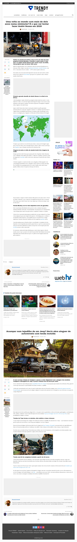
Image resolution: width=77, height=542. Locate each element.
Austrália (22, 157)
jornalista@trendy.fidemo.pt (16, 3)
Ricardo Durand (24, 29)
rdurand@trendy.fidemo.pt (17, 274)
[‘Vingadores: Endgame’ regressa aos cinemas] (58, 165)
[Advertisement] (31, 86)
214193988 (7, 3)
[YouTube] (72, 3)
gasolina (42, 219)
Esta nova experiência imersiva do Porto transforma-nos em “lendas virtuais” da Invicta (68, 173)
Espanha (17, 147)
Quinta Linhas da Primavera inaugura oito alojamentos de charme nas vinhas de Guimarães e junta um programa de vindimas (7, 411)
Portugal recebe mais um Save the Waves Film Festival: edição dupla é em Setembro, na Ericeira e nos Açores (7, 90)
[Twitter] (68, 3)
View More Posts (44, 267)
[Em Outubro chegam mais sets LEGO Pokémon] (30, 301)
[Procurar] (72, 15)
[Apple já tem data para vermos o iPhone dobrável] (65, 301)
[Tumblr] (8, 69)
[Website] (43, 277)
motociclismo (27, 74)
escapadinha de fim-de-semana (39, 383)
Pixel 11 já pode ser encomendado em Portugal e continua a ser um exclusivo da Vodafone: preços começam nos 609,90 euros (68, 189)
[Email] (5, 72)
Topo (34, 472)
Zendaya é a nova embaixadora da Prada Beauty (65, 251)
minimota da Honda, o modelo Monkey (37, 68)
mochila (15, 227)
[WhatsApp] (8, 65)
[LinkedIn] (5, 69)
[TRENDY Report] (38, 9)
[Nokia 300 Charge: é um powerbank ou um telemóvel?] (12, 301)
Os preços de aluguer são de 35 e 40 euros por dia (55, 413)
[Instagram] (71, 3)
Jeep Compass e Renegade (49, 425)
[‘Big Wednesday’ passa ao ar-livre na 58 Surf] (58, 180)
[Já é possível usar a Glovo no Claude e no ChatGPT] (56, 245)
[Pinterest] (70, 3)
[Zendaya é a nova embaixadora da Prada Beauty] (56, 252)
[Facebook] (67, 3)
